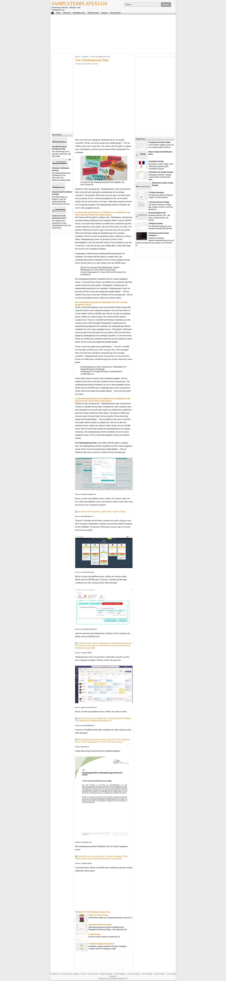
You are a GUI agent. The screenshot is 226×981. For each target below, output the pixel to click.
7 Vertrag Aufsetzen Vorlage (158, 202)
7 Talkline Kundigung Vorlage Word (101, 944)
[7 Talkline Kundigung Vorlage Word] (81, 950)
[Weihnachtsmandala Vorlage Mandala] (143, 187)
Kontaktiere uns (79, 13)
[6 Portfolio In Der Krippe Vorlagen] (141, 178)
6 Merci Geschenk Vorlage (98, 915)
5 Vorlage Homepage (156, 192)
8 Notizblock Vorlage (156, 161)
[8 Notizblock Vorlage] (142, 168)
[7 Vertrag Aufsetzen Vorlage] (141, 208)
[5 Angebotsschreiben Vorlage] (142, 149)
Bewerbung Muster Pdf (156, 213)
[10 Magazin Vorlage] (142, 229)
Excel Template (147, 974)
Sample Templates (106, 974)
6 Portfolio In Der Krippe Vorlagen (160, 172)
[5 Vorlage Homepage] (141, 199)
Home (58, 13)
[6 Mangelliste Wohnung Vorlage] (81, 931)
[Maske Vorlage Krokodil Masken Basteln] (142, 154)
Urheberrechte (93, 13)
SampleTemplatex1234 (79, 3)
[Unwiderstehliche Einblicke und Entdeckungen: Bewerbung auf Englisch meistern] (58, 188)
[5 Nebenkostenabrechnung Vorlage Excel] (141, 239)
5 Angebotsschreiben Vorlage (159, 142)
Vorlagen (85, 57)
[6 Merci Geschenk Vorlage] (82, 921)
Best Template (160, 974)
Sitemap (104, 13)
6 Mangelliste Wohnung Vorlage (100, 925)
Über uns (66, 13)
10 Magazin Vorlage (155, 223)
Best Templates (120, 974)
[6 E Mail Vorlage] (82, 940)
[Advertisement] (113, 33)
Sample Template (133, 974)
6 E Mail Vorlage (94, 934)
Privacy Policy (115, 13)
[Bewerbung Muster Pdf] (142, 215)
